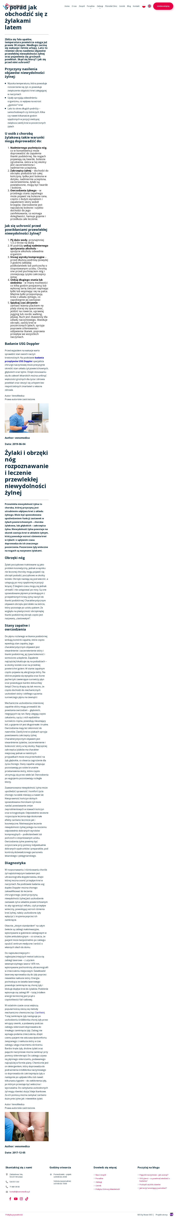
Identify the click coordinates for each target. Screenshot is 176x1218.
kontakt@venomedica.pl (20, 1191)
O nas (74, 6)
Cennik (122, 6)
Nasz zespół (101, 1175)
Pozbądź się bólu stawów (150, 1184)
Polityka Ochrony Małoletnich (108, 1189)
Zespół (82, 6)
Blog (129, 6)
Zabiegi (100, 6)
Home (67, 6)
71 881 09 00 (15, 1186)
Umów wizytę (163, 6)
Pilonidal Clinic (111, 6)
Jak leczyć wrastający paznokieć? (153, 1188)
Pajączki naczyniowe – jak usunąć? (154, 1175)
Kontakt (136, 6)
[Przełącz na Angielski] (149, 6)
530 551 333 (14, 1181)
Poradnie (91, 6)
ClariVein (39, 1012)
